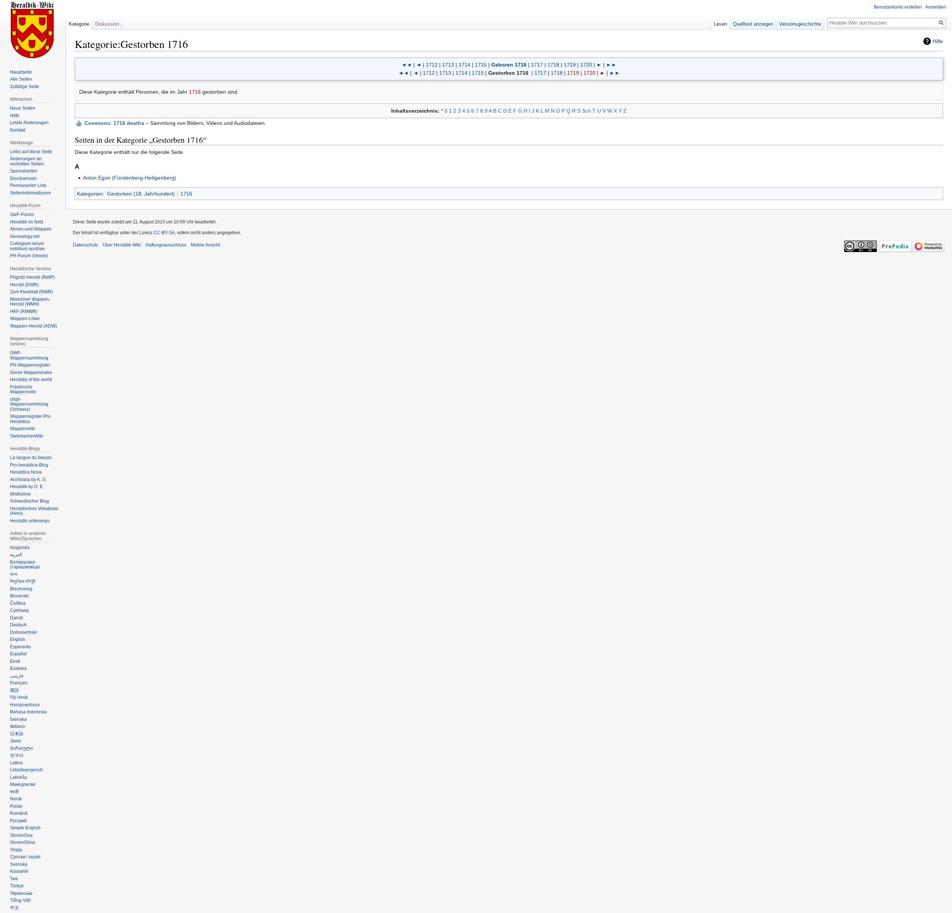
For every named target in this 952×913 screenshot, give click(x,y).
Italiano (17, 726)
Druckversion (23, 178)
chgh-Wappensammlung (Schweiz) (29, 404)
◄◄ (406, 65)
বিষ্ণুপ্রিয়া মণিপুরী (22, 581)
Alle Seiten (21, 79)
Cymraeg (19, 610)
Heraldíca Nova (26, 472)
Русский (18, 820)
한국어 (16, 755)
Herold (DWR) (24, 284)
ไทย (14, 878)
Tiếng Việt (20, 900)
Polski (16, 806)
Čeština (18, 603)
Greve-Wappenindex (31, 372)
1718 (553, 65)
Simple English (25, 827)
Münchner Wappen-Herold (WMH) (30, 302)
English (17, 639)
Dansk (16, 617)
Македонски (22, 784)
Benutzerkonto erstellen (898, 7)
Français (19, 682)
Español (18, 653)
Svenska (19, 864)
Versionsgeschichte (800, 24)
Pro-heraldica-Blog (29, 465)
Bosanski (19, 596)
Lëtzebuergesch (26, 769)
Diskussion (107, 24)
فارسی (16, 675)
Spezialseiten (24, 171)
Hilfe (938, 41)
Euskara (18, 668)
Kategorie (79, 24)
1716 (195, 92)
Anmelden (935, 7)
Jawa (15, 740)
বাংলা (13, 574)
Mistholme (20, 494)
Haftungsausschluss (165, 245)
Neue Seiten (22, 108)
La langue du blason (31, 457)
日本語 (16, 733)
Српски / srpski (25, 856)
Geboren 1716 (509, 65)
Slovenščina (22, 842)
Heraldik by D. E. (27, 486)
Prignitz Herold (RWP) (32, 277)
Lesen (720, 24)
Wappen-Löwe (25, 318)
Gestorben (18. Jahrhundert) (141, 194)
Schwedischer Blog (29, 501)
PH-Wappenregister (30, 365)
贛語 (14, 690)
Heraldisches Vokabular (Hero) (34, 511)
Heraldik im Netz (27, 222)
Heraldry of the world (31, 379)
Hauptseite (21, 72)
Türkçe (17, 885)
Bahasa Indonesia (28, 711)
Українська (21, 893)
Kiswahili (19, 871)
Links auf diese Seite (31, 151)
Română (19, 813)
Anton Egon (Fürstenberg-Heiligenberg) (129, 178)
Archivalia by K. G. (28, 479)
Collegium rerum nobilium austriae (27, 246)
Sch (586, 111)
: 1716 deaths (114, 123)
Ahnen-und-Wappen (30, 229)
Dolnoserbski (23, 632)
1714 (464, 65)
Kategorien (90, 194)
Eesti (15, 661)
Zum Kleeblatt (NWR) (31, 291)
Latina (16, 762)
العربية (16, 554)
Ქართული (21, 748)
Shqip (16, 849)
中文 (14, 907)
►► (611, 65)
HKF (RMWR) (24, 311)
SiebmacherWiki (26, 436)
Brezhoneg (21, 588)
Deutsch (18, 625)
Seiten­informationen (30, 193)
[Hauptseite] (32, 29)
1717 (537, 65)
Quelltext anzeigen (753, 24)
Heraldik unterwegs (29, 520)
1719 (570, 65)
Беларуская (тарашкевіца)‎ (25, 564)
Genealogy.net (24, 236)
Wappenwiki (22, 428)
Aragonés (20, 547)
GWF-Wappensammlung (29, 355)
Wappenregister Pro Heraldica (30, 419)
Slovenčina (21, 835)
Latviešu (18, 777)
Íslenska (18, 719)
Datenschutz (85, 245)
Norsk (16, 798)
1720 (586, 65)
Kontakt (17, 130)
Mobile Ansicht (205, 245)
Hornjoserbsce (25, 704)
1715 (481, 65)
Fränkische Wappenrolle (23, 389)
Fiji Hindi (19, 697)
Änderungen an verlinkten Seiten (27, 161)
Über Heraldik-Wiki (122, 245)
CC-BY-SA (164, 232)
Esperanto (20, 646)
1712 (432, 65)
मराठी (14, 791)
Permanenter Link (28, 185)
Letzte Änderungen (29, 122)
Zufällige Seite (24, 86)
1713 (448, 65)
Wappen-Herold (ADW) (33, 326)
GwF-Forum (22, 214)
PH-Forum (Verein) (29, 255)
